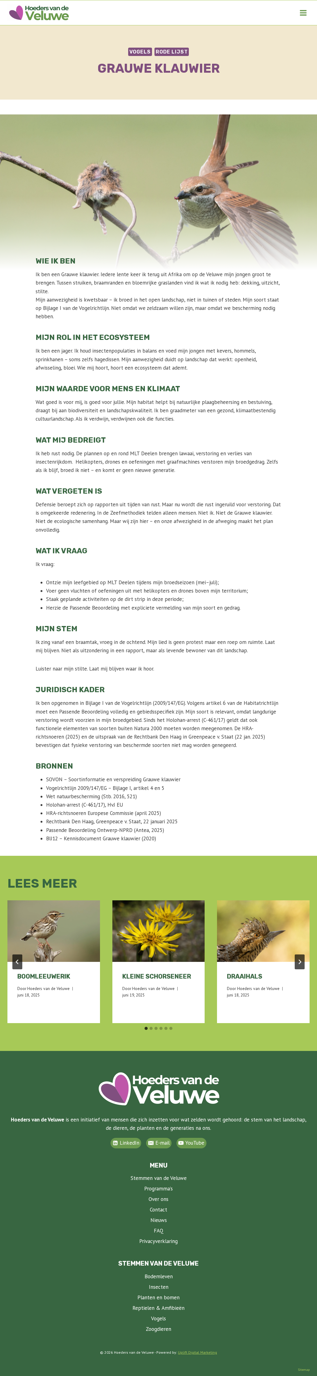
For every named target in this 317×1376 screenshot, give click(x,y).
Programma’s (158, 1188)
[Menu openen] (303, 12)
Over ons (158, 1199)
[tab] (146, 1028)
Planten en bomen (158, 1297)
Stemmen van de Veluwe (159, 1178)
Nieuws (158, 1220)
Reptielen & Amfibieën (158, 1308)
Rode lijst (172, 52)
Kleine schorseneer (156, 976)
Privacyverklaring (158, 1241)
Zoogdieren (158, 1329)
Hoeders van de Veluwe (48, 988)
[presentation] (53, 931)
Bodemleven (159, 1276)
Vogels (140, 52)
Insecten (158, 1287)
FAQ (158, 1230)
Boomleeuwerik (43, 976)
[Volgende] (300, 961)
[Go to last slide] (17, 961)
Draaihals (244, 976)
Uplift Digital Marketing (197, 1352)
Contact (158, 1209)
